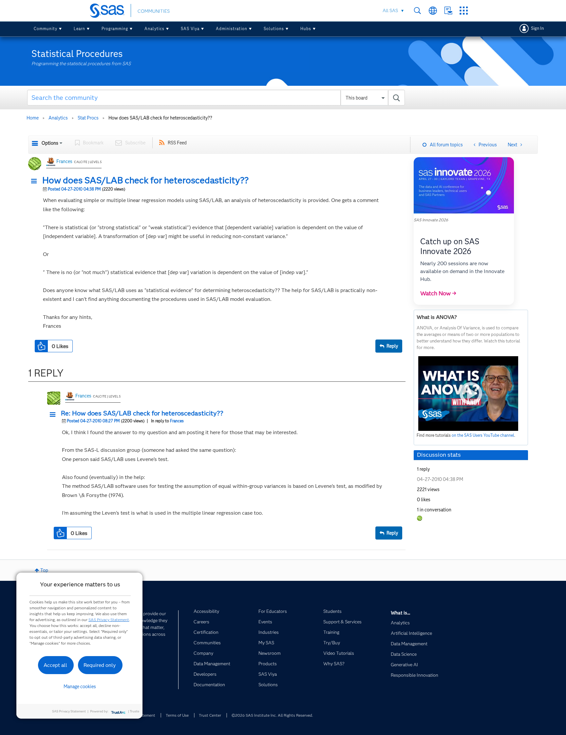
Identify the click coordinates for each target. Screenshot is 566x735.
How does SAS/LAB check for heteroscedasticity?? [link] (160, 118)
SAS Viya (190, 28)
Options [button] (50, 143)
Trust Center (210, 715)
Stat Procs (88, 118)
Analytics (154, 28)
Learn (79, 28)
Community (45, 28)
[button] (36, 181)
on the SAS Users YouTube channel (483, 435)
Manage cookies (80, 686)
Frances (64, 161)
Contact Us (448, 11)
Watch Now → (438, 293)
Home (33, 118)
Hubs (305, 28)
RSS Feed (177, 143)
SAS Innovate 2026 (431, 219)
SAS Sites (464, 11)
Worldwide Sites (433, 11)
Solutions (274, 28)
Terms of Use (177, 715)
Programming (115, 28)
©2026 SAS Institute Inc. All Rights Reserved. (272, 715)
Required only (100, 665)
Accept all (55, 665)
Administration (231, 28)
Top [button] (44, 570)
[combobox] (216, 97)
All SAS (390, 10)
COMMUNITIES (154, 11)
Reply (392, 346)
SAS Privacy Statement (108, 619)
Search (417, 11)
